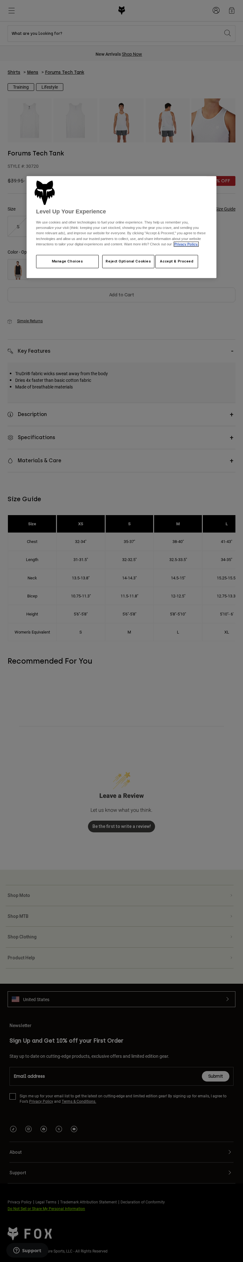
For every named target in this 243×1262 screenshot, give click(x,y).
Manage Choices (67, 261)
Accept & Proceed (176, 261)
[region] (121, 227)
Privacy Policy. (186, 244)
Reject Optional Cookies (128, 261)
